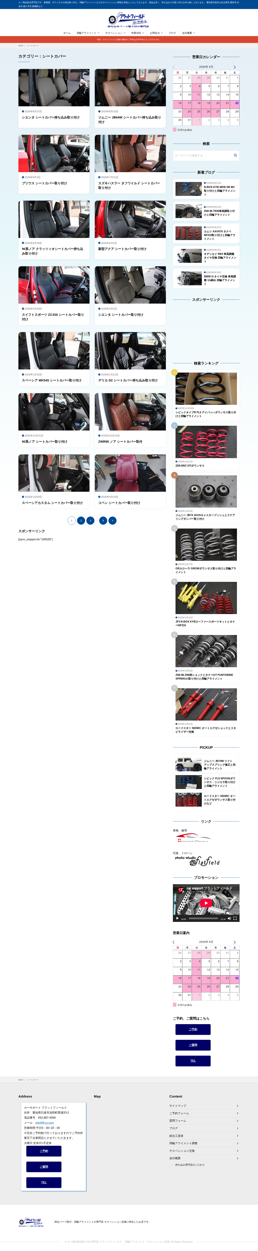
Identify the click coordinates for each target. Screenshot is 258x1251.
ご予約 (193, 1029)
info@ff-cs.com (44, 1122)
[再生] (177, 918)
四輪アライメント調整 (183, 1143)
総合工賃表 (176, 1135)
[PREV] (176, 66)
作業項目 (136, 33)
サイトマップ (177, 1105)
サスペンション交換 (182, 1150)
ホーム (67, 33)
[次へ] (112, 521)
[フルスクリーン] (235, 918)
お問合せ (155, 33)
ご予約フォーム (179, 1113)
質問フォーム (177, 1120)
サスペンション (114, 33)
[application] (206, 903)
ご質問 (193, 1045)
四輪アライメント (86, 33)
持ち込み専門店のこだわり (190, 1164)
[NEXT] (236, 66)
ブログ (172, 33)
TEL (193, 1061)
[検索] (235, 155)
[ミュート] (229, 918)
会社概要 (187, 33)
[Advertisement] (195, 328)
